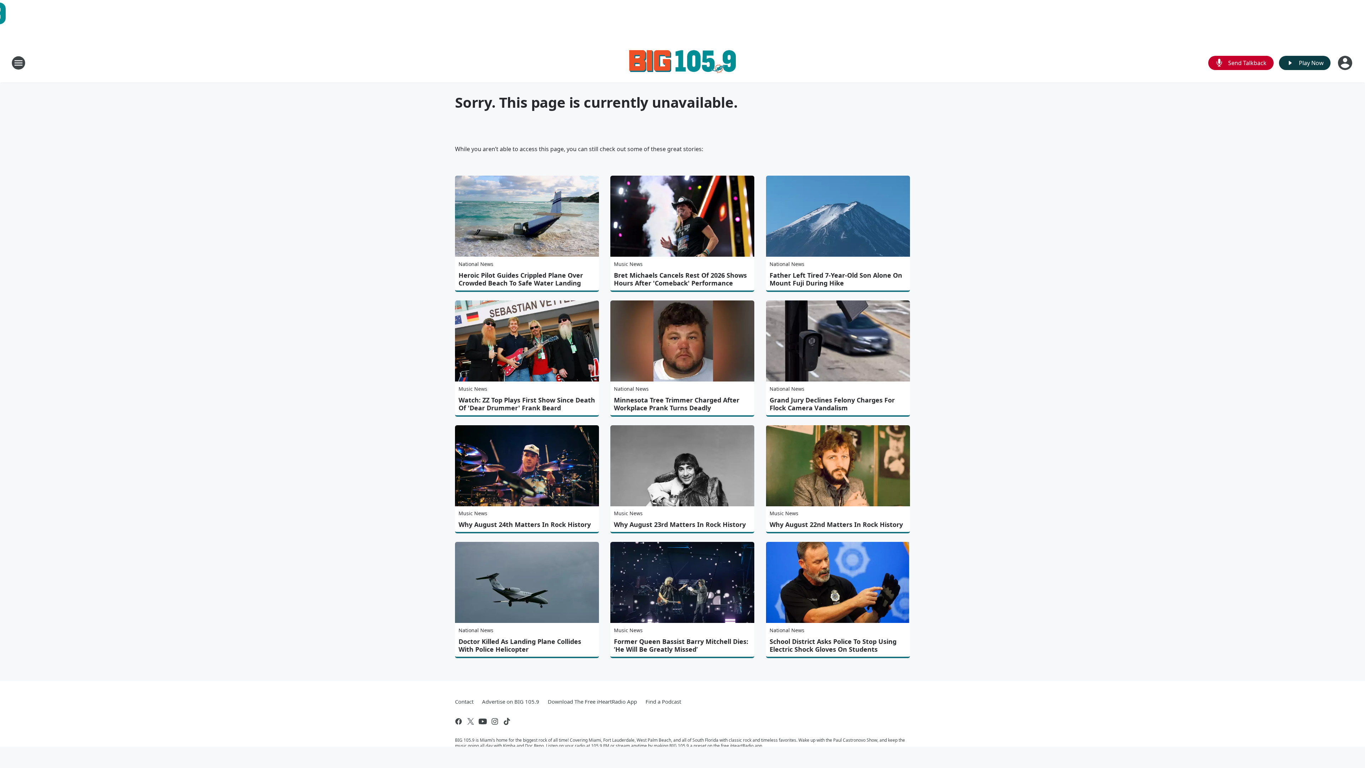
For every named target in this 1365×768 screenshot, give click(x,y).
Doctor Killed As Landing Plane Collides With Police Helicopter (520, 645)
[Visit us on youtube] (482, 721)
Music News (628, 264)
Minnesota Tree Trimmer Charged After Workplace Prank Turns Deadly (676, 404)
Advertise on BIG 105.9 (510, 701)
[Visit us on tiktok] (507, 721)
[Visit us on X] (470, 721)
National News (476, 264)
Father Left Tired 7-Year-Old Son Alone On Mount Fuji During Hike (836, 279)
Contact (464, 701)
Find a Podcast (663, 701)
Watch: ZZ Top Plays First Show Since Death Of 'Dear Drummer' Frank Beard (527, 404)
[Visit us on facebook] (458, 721)
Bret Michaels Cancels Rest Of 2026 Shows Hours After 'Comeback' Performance (680, 279)
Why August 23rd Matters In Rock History (680, 524)
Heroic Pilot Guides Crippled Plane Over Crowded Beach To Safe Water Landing (521, 279)
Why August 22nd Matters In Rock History (836, 524)
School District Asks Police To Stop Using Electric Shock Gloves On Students (833, 645)
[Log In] (1346, 63)
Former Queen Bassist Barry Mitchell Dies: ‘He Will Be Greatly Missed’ (681, 645)
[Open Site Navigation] (18, 63)
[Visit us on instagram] (495, 721)
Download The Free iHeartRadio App (592, 701)
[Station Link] (682, 62)
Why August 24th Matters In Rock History (525, 524)
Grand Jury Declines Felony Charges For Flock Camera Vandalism (832, 404)
